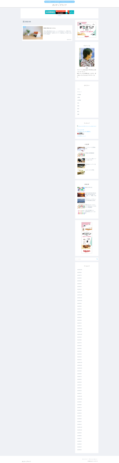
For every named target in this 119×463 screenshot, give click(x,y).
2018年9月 (79, 432)
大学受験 (79, 100)
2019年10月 (79, 399)
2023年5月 (79, 280)
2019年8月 (79, 404)
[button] (97, 259)
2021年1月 (79, 359)
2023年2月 (79, 289)
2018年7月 (79, 438)
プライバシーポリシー (93, 459)
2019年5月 (79, 413)
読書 (78, 114)
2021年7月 (79, 342)
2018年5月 (79, 444)
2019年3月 (79, 418)
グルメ (78, 88)
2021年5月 (79, 348)
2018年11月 (79, 429)
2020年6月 (79, 379)
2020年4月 (79, 384)
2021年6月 (79, 345)
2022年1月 (79, 325)
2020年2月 (79, 390)
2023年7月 (79, 275)
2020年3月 (79, 387)
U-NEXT (59, 15)
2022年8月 (79, 306)
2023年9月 (79, 272)
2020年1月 (79, 393)
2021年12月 (79, 328)
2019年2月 (79, 421)
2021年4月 (79, 351)
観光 (78, 111)
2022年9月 (79, 303)
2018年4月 (79, 446)
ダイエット (79, 91)
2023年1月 (79, 292)
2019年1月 (79, 424)
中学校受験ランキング (81, 135)
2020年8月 (79, 373)
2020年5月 (79, 382)
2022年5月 (79, 314)
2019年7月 (79, 407)
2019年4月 (79, 415)
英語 (78, 108)
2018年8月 (79, 435)
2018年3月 (79, 449)
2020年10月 (79, 368)
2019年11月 (79, 396)
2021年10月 (79, 334)
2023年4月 (79, 283)
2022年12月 (79, 294)
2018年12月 (79, 427)
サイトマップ (84, 459)
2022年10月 (79, 300)
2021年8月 (79, 339)
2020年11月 (79, 365)
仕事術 (78, 97)
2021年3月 (79, 354)
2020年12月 (79, 362)
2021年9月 (79, 337)
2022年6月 (79, 311)
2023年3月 (79, 286)
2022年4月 (79, 317)
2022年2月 (79, 323)
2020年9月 (79, 370)
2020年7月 (79, 376)
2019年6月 (79, 410)
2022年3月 (79, 320)
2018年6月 (79, 441)
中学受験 (79, 94)
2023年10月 (79, 269)
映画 (78, 105)
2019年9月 (79, 401)
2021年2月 (79, 356)
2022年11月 (79, 297)
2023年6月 (79, 278)
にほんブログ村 (80, 129)
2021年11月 (79, 331)
